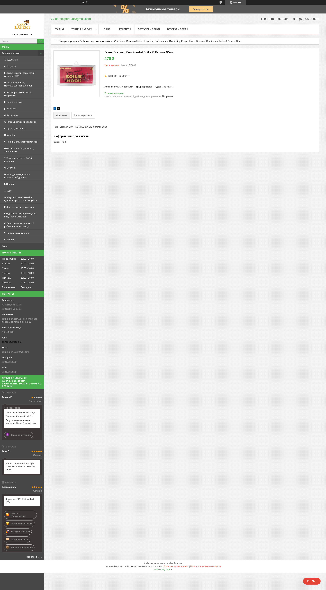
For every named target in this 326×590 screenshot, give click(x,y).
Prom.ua (178, 563)
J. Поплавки (10, 108)
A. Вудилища (11, 59)
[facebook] (54, 109)
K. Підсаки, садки (13, 101)
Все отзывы (32, 556)
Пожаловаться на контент (176, 566)
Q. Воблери (10, 167)
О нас (5, 246)
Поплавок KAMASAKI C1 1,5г (21, 412)
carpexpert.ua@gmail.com (15, 351)
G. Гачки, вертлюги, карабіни (20, 121)
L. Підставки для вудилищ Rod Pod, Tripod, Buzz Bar (20, 215)
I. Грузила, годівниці (14, 128)
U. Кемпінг (9, 135)
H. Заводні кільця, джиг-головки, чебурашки (17, 176)
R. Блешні (9, 239)
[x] (58, 109)
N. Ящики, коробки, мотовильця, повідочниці (18, 84)
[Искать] (40, 41)
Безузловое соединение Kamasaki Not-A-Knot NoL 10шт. (22, 422)
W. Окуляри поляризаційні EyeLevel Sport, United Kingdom (20, 199)
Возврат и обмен (177, 29)
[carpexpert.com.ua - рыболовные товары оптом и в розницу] (22, 24)
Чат (314, 581)
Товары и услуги (11, 53)
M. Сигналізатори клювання (19, 206)
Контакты (125, 29)
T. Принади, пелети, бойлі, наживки (18, 159)
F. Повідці (9, 184)
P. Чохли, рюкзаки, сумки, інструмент (18, 94)
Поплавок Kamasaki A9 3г (19, 416)
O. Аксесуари (11, 115)
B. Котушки (10, 66)
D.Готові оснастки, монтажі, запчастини (19, 150)
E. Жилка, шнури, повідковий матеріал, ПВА (19, 74)
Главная (59, 29)
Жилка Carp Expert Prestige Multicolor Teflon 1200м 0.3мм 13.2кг (20, 466)
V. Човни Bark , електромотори (21, 141)
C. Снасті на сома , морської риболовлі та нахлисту (19, 225)
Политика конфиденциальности (205, 566)
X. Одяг (8, 190)
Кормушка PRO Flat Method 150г (20, 501)
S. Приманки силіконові (16, 232)
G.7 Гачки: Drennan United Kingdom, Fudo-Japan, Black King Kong (150, 41)
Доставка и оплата (149, 29)
